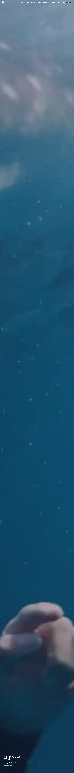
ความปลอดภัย (28, 2)
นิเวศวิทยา (45, 2)
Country (58, 2)
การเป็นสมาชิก (39, 2)
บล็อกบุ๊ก (50, 2)
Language (63, 2)
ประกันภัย (22, 2)
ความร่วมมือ (33, 2)
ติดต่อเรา (53, 2)
